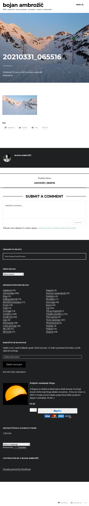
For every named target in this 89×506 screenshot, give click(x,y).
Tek (47, 308)
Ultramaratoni (52, 322)
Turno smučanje (53, 320)
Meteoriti (7, 331)
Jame (5, 320)
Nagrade (50, 290)
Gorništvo (7, 314)
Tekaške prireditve (54, 314)
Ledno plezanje (9, 325)
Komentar (78, 222)
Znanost (49, 331)
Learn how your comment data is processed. (56, 228)
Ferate (6, 305)
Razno (49, 305)
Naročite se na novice (14, 342)
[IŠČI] (44, 256)
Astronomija (8, 293)
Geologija (7, 311)
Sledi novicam (14, 364)
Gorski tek (7, 317)
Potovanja (50, 302)
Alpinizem (7, 290)
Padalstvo (50, 296)
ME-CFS (6, 328)
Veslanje (49, 325)
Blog (5, 296)
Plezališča (50, 299)
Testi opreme (52, 317)
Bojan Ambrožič (23, 5)
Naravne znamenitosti (56, 293)
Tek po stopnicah (53, 311)
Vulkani (49, 328)
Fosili (5, 308)
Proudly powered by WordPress (17, 469)
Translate (22, 447)
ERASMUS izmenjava (12, 302)
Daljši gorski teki (10, 299)
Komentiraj (8, 75)
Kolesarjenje (8, 322)
